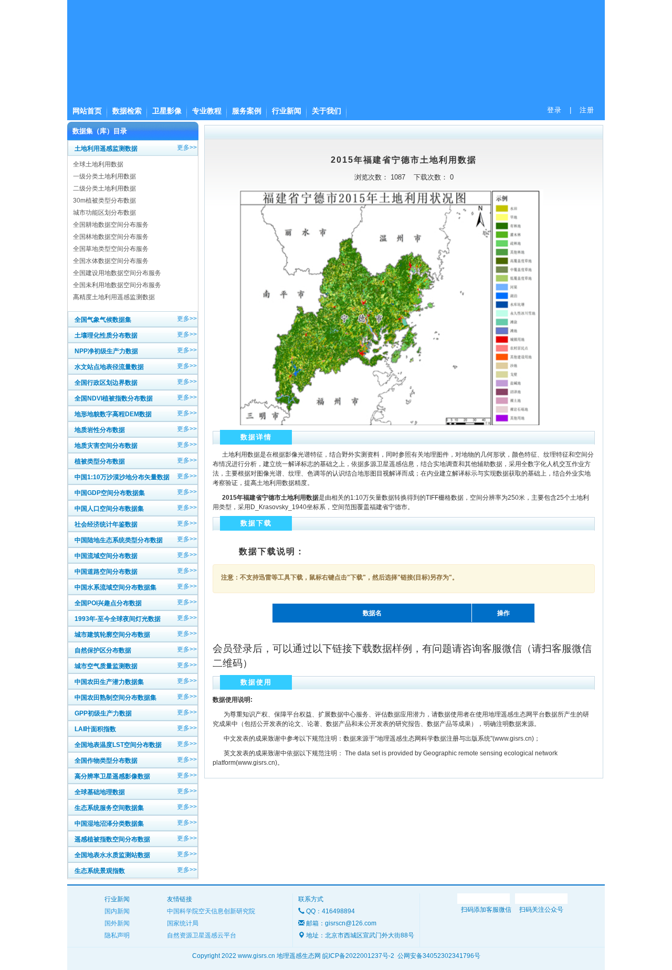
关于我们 (326, 111)
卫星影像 (167, 111)
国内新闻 (117, 911)
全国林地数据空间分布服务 (111, 236)
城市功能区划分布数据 (104, 212)
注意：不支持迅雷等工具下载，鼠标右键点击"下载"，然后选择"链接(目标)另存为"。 (339, 577)
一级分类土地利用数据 (104, 176)
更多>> (187, 147)
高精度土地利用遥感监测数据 (114, 297)
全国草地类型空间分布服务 (111, 248)
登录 (554, 110)
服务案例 (246, 111)
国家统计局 (182, 923)
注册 (587, 110)
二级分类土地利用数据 (104, 188)
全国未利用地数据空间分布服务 (117, 285)
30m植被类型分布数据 (104, 200)
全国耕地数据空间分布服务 (111, 224)
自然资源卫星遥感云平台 (201, 935)
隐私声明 (117, 935)
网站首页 (87, 111)
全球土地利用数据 (98, 164)
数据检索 (127, 111)
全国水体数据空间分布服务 (111, 261)
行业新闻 (286, 111)
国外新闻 (117, 923)
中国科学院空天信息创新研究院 (211, 911)
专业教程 (207, 111)
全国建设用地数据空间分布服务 (117, 273)
